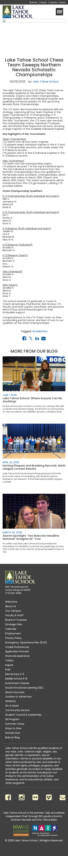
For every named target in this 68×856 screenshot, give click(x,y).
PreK (7, 669)
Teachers (53, 2)
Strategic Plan (13, 624)
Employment (13, 633)
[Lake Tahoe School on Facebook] (8, 797)
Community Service (17, 710)
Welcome (11, 601)
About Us (10, 606)
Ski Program (12, 719)
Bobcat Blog (12, 737)
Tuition (9, 660)
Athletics (10, 701)
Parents (43, 2)
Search (34, 2)
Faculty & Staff (14, 615)
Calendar (10, 629)
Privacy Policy (13, 638)
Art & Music (12, 705)
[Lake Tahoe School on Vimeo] (49, 797)
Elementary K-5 (14, 674)
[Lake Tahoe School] (18, 11)
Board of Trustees (16, 620)
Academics (40, 331)
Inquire (9, 665)
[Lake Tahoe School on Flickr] (35, 797)
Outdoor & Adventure (18, 696)
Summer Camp (14, 724)
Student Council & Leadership (23, 714)
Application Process (17, 651)
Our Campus (13, 611)
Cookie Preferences (17, 647)
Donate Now (12, 733)
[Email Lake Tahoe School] (63, 797)
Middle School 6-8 (16, 678)
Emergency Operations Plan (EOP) (26, 642)
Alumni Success (14, 692)
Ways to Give (13, 728)
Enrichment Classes (17, 683)
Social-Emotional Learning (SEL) (24, 687)
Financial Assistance (17, 656)
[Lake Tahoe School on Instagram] (22, 797)
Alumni (62, 2)
